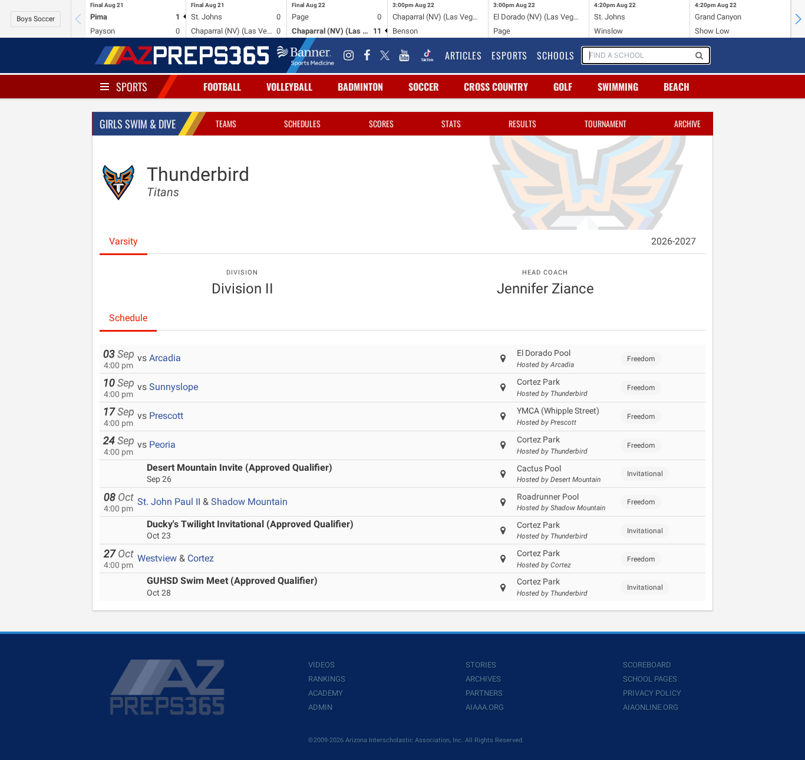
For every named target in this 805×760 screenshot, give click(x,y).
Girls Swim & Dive (138, 123)
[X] (385, 55)
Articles (463, 55)
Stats (451, 123)
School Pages (650, 679)
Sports (131, 86)
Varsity (123, 241)
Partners (484, 693)
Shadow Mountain (249, 501)
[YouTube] (404, 55)
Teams (226, 123)
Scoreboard (647, 664)
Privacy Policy (652, 693)
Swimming (618, 87)
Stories (481, 664)
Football (222, 87)
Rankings (326, 679)
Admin (320, 707)
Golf (562, 87)
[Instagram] (349, 55)
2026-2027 (673, 241)
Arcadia (165, 358)
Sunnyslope (173, 386)
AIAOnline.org (650, 707)
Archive (687, 123)
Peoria (162, 444)
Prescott (166, 415)
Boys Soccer (36, 19)
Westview (157, 558)
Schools (556, 55)
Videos (321, 664)
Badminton (360, 87)
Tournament (605, 123)
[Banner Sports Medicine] (305, 55)
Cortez (200, 558)
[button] (798, 19)
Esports (509, 55)
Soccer (423, 87)
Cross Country (496, 87)
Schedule (128, 317)
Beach (676, 87)
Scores (381, 123)
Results (522, 123)
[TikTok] (427, 55)
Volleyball (289, 87)
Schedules (302, 123)
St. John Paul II (168, 501)
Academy (325, 693)
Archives (483, 679)
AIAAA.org (485, 707)
